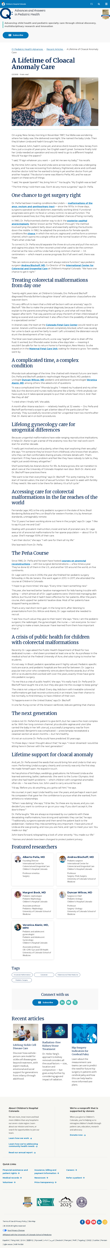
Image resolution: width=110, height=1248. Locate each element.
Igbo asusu (8, 1244)
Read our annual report (21, 1152)
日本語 (89, 1240)
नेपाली (74, 1240)
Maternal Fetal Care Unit (43, 348)
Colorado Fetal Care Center (62, 325)
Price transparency (44, 1182)
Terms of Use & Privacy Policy (15, 1221)
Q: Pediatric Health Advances (27, 49)
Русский (38, 1240)
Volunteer (8, 1182)
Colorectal (44, 975)
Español (6, 1240)
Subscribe (17, 35)
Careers (70, 1170)
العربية (52, 1240)
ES (92, 4)
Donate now (76, 1135)
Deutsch (59, 1240)
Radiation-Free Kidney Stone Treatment (51, 1046)
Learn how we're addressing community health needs (23, 1145)
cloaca (31, 233)
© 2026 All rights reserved (14, 1226)
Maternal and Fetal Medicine (68, 975)
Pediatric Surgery (22, 980)
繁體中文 (30, 1240)
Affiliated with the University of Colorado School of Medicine (27, 1235)
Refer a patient (74, 1178)
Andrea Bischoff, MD (33, 265)
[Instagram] (104, 1222)
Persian (104, 1240)
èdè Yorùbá (18, 1244)
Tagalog (81, 1240)
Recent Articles (55, 49)
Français (68, 1240)
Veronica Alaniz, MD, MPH (36, 926)
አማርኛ (46, 1240)
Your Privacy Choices (16, 1230)
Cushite (96, 1240)
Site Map (31, 1221)
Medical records (11, 1178)
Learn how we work (19, 1138)
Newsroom (39, 1178)
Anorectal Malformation (22, 975)
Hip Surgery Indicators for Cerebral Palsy (80, 1051)
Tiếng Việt (15, 1240)
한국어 (23, 1240)
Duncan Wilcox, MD (33, 380)
